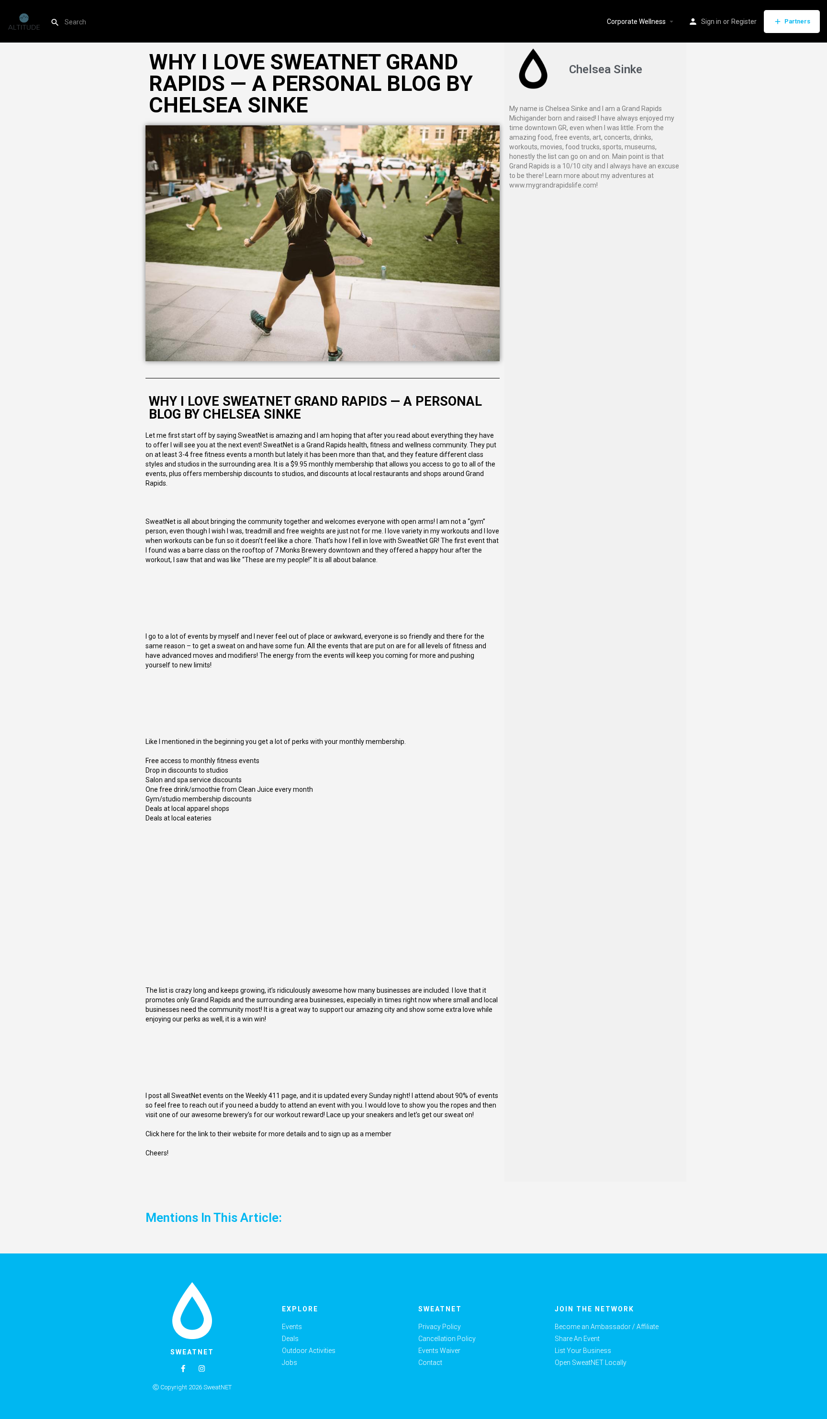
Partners (797, 21)
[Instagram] (201, 1368)
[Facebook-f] (183, 1368)
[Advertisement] (595, 266)
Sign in (711, 21)
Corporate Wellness (636, 21)
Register (744, 21)
